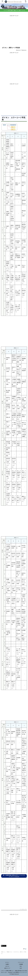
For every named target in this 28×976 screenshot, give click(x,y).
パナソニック (21, 962)
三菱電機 (21, 964)
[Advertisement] (14, 31)
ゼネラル (7, 966)
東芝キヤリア (7, 968)
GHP (21, 968)
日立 (21, 966)
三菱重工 (7, 964)
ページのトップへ (23, 909)
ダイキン (4, 945)
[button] (25, 484)
